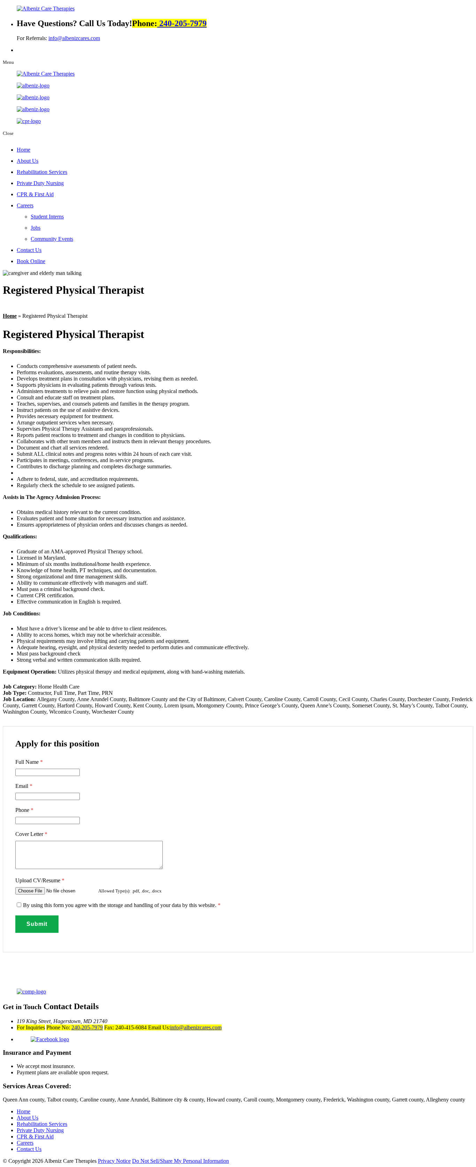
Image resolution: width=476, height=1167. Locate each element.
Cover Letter (31, 834)
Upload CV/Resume (39, 880)
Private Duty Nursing (40, 183)
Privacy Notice (114, 1161)
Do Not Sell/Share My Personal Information (180, 1161)
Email (23, 786)
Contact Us (29, 250)
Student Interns (47, 217)
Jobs (35, 228)
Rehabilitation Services (42, 172)
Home (23, 150)
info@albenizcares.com (74, 38)
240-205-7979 (182, 23)
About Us (27, 161)
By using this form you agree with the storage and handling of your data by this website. (122, 905)
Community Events (52, 239)
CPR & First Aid (35, 194)
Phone (24, 810)
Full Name (29, 762)
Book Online (31, 261)
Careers (25, 205)
